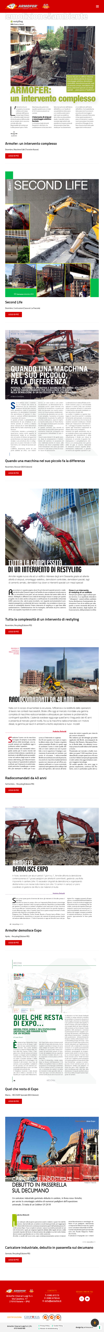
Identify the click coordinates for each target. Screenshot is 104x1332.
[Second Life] (52, 233)
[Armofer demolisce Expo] (52, 865)
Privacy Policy (45, 1326)
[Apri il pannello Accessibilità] (95, 1323)
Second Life (13, 302)
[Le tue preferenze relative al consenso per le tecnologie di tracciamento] (99, 1327)
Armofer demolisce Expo (23, 930)
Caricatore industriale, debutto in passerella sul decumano (49, 1247)
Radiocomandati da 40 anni (25, 778)
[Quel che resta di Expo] (52, 1020)
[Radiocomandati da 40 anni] (52, 709)
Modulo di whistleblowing (49, 1328)
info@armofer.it (53, 1301)
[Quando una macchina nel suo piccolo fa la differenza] (52, 392)
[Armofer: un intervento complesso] (52, 75)
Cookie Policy (58, 1326)
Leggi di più (13, 155)
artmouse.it (88, 1327)
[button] (97, 6)
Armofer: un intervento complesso (31, 143)
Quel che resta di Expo (21, 1089)
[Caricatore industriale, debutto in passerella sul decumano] (52, 1179)
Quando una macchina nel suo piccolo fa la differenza (45, 460)
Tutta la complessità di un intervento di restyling (42, 619)
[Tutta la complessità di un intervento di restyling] (52, 551)
